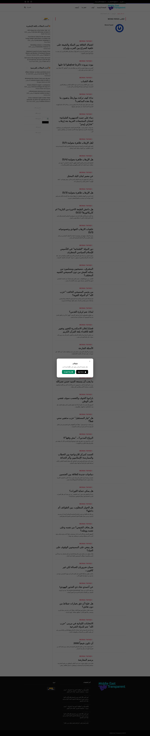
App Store (81, 372)
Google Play (67, 372)
